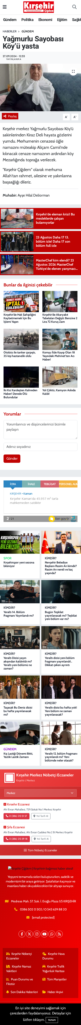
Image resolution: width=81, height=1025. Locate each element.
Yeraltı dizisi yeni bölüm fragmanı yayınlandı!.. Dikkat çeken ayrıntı (60, 661)
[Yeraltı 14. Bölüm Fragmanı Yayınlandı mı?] (20, 591)
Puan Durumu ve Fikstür (19, 981)
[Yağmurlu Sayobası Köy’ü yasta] (40, 87)
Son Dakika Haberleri (24, 992)
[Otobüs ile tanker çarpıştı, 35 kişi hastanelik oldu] (21, 339)
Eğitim (62, 19)
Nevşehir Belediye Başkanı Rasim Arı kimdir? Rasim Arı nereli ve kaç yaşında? (61, 568)
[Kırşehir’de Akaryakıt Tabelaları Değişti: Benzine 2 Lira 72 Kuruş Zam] (60, 301)
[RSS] (59, 934)
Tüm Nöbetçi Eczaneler (42, 850)
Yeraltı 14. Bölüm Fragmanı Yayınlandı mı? (19, 613)
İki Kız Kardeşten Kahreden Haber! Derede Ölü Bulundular (20, 393)
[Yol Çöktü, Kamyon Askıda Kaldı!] (60, 377)
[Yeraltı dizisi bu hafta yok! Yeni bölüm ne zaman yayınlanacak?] (61, 687)
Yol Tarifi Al (42, 816)
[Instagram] (36, 934)
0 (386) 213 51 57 (18, 816)
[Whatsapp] (51, 934)
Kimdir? (50, 558)
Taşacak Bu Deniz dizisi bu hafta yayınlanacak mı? (18, 711)
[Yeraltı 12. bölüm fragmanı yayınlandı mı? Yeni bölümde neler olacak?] (61, 733)
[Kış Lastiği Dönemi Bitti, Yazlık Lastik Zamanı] (20, 733)
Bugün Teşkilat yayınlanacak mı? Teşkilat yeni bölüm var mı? (61, 615)
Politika (27, 19)
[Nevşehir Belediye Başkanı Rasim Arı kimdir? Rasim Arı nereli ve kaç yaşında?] (61, 542)
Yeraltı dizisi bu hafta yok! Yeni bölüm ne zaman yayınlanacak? (61, 711)
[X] (29, 934)
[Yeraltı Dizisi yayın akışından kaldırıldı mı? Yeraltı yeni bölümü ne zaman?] (20, 637)
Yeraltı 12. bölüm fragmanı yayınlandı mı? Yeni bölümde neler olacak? (61, 757)
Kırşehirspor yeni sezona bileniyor (19, 564)
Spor (7, 558)
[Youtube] (44, 934)
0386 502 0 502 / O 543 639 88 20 (43, 909)
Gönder (11, 458)
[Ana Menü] (5, 7)
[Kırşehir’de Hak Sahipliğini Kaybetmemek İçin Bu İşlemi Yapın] (21, 301)
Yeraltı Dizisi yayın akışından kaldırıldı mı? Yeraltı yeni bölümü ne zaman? (18, 663)
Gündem (9, 19)
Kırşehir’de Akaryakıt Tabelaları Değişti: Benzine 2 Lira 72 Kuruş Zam (59, 318)
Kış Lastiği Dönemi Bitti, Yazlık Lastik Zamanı (18, 755)
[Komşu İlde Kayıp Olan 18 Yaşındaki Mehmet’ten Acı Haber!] (60, 339)
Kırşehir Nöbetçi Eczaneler (19, 956)
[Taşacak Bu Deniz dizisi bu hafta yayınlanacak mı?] (20, 687)
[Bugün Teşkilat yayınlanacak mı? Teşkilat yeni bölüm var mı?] (61, 591)
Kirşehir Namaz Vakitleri (18, 969)
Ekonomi (45, 19)
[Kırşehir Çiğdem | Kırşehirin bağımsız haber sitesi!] (38, 6)
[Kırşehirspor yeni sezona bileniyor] (20, 542)
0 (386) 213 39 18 (18, 838)
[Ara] (74, 7)
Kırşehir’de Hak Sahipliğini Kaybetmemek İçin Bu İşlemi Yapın (20, 318)
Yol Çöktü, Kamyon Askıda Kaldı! (59, 392)
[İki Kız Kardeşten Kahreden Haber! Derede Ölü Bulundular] (21, 377)
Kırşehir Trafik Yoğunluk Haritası (53, 969)
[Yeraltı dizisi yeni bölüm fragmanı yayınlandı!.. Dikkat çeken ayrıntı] (61, 637)
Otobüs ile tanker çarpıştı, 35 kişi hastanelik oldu (20, 354)
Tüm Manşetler (57, 979)
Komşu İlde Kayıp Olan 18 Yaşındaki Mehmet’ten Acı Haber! (58, 356)
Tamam (52, 1020)
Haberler (9, 31)
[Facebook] (21, 934)
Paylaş (12, 116)
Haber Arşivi (55, 992)
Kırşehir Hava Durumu (53, 956)
